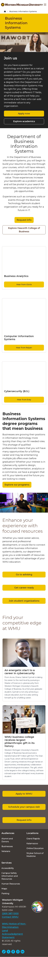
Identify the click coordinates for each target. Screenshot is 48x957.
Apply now (24, 113)
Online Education (35, 848)
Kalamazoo (32, 843)
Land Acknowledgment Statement (12, 934)
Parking (5, 893)
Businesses (7, 846)
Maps (4, 888)
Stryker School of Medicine (34, 854)
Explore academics (24, 121)
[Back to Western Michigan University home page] (22, 4)
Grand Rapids (33, 838)
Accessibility (7, 868)
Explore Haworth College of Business (24, 230)
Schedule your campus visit (24, 807)
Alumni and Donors (7, 840)
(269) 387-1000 (10, 913)
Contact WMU (10, 917)
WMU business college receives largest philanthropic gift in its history (20, 741)
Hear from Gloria (24, 284)
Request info (24, 220)
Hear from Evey (24, 400)
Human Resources (10, 884)
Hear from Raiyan (24, 348)
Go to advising (24, 574)
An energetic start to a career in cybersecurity (20, 672)
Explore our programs (17, 484)
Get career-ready (24, 587)
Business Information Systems (16, 23)
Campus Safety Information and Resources (9, 876)
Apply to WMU (24, 793)
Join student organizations (24, 600)
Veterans (5, 851)
